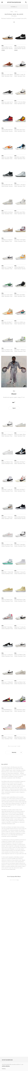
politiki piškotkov (6, 1066)
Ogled (14, 408)
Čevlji (12, 11)
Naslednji (14, 752)
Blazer (16, 11)
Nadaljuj (4, 1068)
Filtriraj (14, 6)
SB (14, 22)
